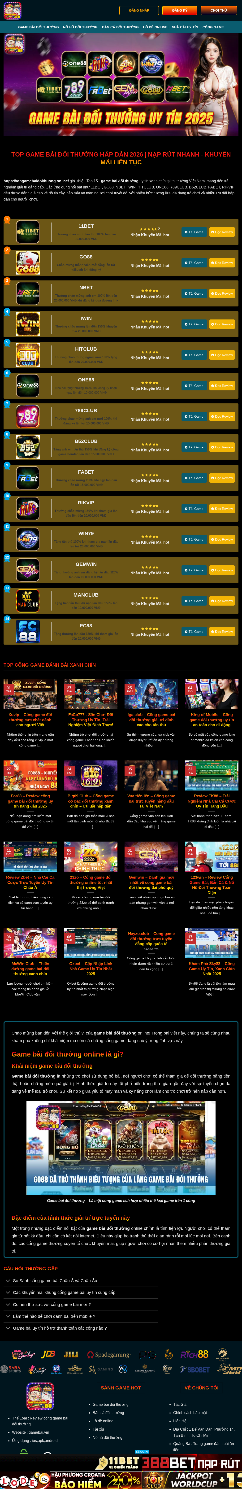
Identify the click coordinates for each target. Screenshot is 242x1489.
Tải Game (196, 232)
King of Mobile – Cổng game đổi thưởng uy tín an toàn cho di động (212, 719)
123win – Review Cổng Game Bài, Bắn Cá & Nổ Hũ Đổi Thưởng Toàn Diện (212, 885)
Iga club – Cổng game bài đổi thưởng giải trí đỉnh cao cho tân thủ (151, 719)
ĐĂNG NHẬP (139, 10)
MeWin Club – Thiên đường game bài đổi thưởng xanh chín (30, 968)
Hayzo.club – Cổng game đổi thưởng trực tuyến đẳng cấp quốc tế (151, 938)
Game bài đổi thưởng (38, 27)
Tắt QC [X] (142, 1451)
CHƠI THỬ (219, 10)
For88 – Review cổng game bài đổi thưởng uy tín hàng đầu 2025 (30, 801)
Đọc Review (224, 232)
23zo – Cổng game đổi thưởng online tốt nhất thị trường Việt (90, 882)
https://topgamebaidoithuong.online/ (36, 181)
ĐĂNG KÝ (179, 10)
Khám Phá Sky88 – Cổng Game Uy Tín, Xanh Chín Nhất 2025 (212, 968)
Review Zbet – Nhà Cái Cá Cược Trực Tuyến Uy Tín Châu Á (30, 882)
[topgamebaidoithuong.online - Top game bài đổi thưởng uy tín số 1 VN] (28, 10)
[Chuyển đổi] (8, 1281)
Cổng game (213, 27)
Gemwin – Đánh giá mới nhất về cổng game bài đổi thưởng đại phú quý (151, 882)
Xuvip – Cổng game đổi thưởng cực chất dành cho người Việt (30, 719)
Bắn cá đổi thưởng (120, 27)
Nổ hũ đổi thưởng (80, 27)
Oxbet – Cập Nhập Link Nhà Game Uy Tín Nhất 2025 (90, 968)
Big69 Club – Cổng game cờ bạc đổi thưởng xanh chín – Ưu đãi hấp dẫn (91, 801)
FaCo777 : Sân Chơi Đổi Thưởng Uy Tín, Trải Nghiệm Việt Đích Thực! (90, 719)
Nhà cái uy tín (185, 27)
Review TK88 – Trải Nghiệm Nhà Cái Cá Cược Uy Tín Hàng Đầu (212, 801)
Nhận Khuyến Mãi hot (149, 235)
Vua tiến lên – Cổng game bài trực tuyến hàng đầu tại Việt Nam (151, 801)
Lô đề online (155, 27)
